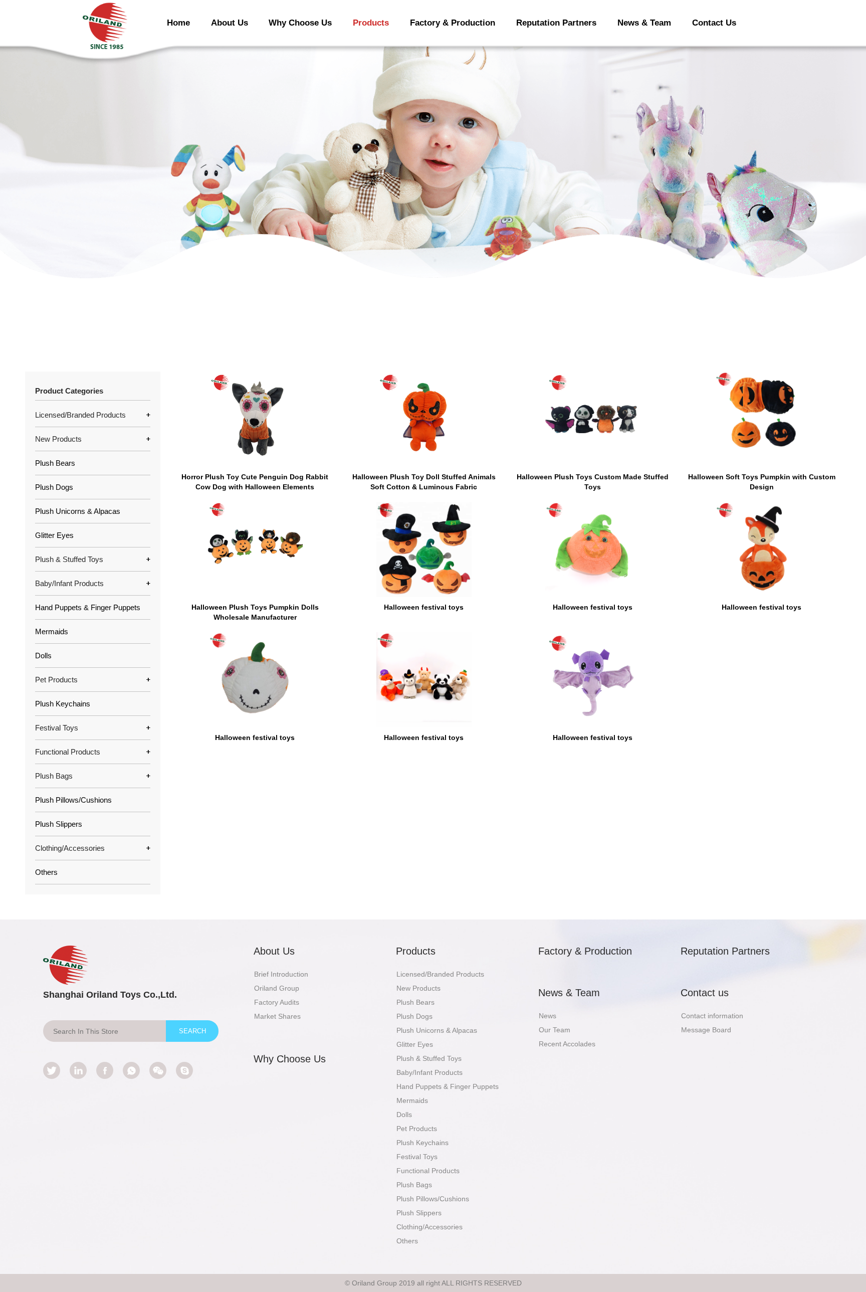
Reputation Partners (556, 23)
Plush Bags (414, 1185)
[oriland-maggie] (184, 1070)
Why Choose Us (300, 23)
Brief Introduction (281, 974)
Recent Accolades (567, 1044)
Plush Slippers (58, 824)
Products (371, 23)
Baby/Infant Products (429, 1072)
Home (178, 23)
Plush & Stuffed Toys (429, 1058)
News (547, 1016)
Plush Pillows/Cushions (73, 800)
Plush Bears (55, 463)
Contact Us (714, 23)
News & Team (644, 23)
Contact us (705, 992)
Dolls (43, 655)
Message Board (706, 1030)
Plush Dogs (54, 487)
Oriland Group (276, 988)
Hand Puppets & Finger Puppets (87, 607)
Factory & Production (452, 23)
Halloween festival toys (424, 607)
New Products (418, 988)
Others (46, 872)
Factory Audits (276, 1002)
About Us (229, 23)
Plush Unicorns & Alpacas (77, 511)
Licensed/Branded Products (440, 974)
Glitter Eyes (54, 535)
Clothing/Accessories (429, 1227)
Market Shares (277, 1016)
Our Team (554, 1030)
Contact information (712, 1016)
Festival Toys (417, 1157)
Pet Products (416, 1129)
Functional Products (428, 1171)
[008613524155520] (131, 1070)
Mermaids (51, 631)
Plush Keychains (62, 703)
